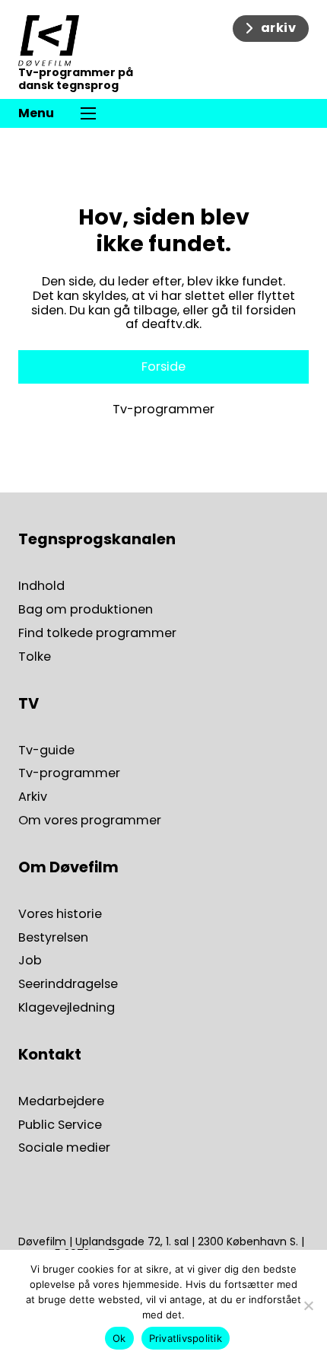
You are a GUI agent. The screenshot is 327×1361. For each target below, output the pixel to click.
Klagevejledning (66, 1008)
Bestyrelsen (53, 938)
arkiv (279, 28)
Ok (119, 1338)
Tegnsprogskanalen (97, 539)
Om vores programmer (89, 821)
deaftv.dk (170, 324)
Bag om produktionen (85, 610)
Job (30, 961)
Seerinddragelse (68, 984)
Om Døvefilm (68, 867)
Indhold (41, 586)
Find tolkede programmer (97, 633)
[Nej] (308, 1305)
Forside (163, 366)
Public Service (60, 1125)
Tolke (34, 657)
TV (28, 703)
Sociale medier (64, 1148)
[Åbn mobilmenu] (88, 113)
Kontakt (49, 1054)
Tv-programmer (163, 410)
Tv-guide (46, 751)
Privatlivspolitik (185, 1338)
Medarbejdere (61, 1102)
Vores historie (60, 914)
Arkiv (32, 797)
